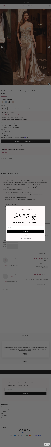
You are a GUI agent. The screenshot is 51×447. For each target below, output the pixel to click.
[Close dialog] (44, 207)
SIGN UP (25, 231)
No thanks (25, 235)
